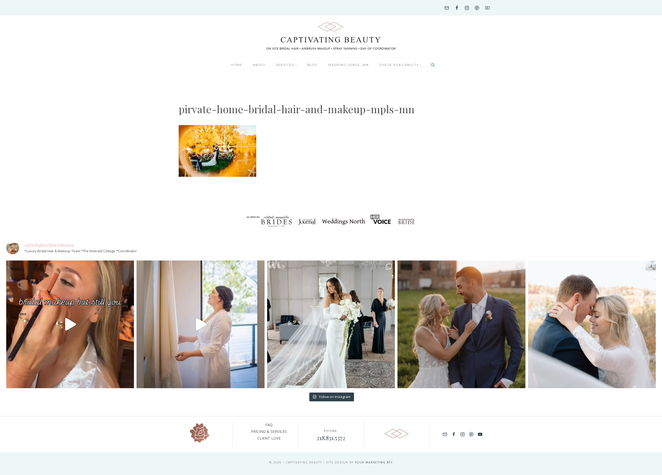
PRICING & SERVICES (269, 431)
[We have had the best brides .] (200, 324)
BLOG (312, 65)
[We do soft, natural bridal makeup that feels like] (592, 324)
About (259, 65)
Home (236, 65)
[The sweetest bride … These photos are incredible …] (331, 324)
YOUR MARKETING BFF (374, 462)
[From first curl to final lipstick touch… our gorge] (461, 324)
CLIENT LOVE (269, 438)
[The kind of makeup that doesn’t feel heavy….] (70, 324)
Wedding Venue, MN (348, 65)
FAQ (269, 424)
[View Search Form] (433, 65)
